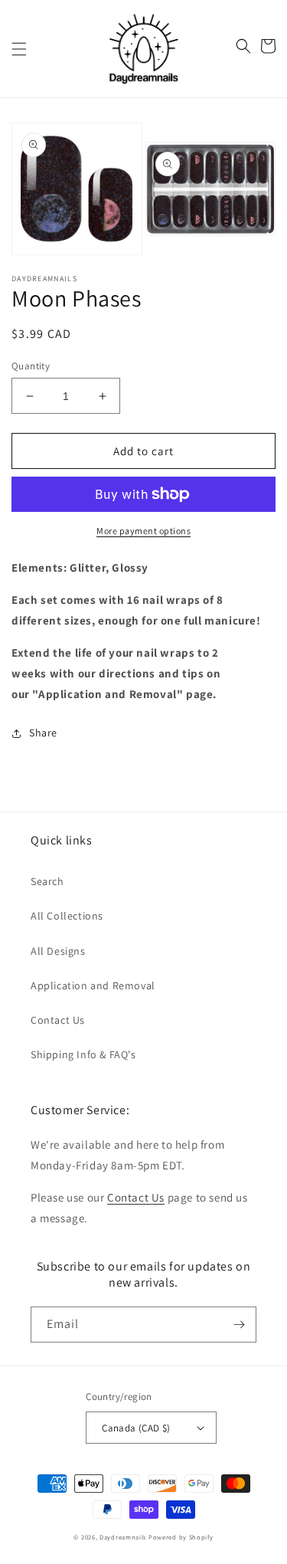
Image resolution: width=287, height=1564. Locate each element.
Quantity (30, 365)
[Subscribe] (239, 1325)
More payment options (143, 530)
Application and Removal (93, 985)
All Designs (58, 951)
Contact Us (58, 1020)
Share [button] (43, 732)
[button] (19, 49)
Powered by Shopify (181, 1537)
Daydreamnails (122, 1537)
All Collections (67, 916)
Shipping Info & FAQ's (83, 1054)
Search (47, 881)
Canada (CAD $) (136, 1427)
